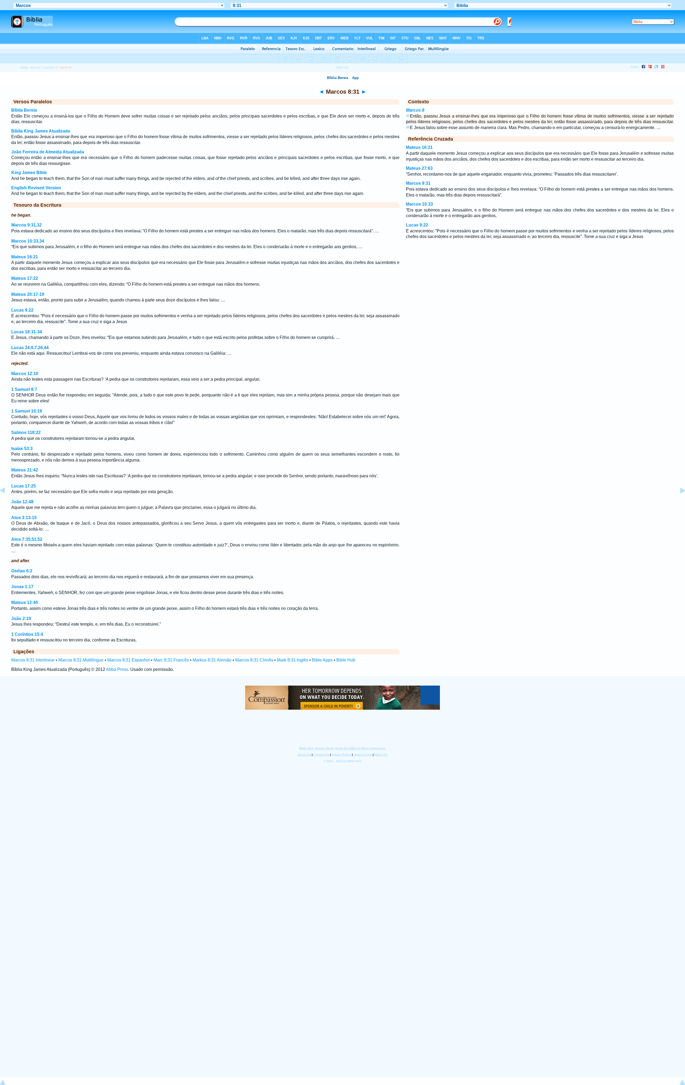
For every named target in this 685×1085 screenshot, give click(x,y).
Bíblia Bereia (24, 110)
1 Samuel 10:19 (26, 411)
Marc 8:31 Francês (171, 660)
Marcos (36, 67)
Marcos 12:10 (24, 373)
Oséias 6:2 (21, 571)
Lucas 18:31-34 (26, 332)
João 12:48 (22, 502)
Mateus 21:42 (24, 470)
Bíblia (24, 67)
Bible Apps (322, 660)
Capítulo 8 (50, 67)
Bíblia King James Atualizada (40, 131)
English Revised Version (36, 188)
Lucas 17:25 (23, 486)
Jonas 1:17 (22, 586)
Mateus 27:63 (419, 168)
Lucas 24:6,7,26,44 (30, 347)
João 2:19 (21, 618)
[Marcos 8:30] (6, 502)
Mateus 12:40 (24, 602)
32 (407, 127)
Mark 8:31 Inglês (292, 660)
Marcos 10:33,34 (27, 241)
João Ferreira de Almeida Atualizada (47, 152)
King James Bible (29, 172)
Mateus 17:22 (24, 278)
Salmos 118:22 (26, 432)
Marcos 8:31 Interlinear (33, 660)
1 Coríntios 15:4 (27, 634)
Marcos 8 (415, 110)
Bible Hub (345, 660)
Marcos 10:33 (419, 204)
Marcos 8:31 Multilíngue (81, 660)
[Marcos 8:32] (678, 502)
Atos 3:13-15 (24, 517)
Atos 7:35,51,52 (26, 539)
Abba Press (117, 669)
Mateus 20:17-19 (27, 294)
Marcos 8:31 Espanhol (128, 660)
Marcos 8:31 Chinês (254, 660)
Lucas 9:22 (22, 310)
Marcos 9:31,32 (26, 225)
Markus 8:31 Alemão (212, 660)
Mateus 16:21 (24, 257)
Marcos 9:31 (418, 183)
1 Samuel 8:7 (24, 389)
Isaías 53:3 (22, 448)
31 (407, 115)
